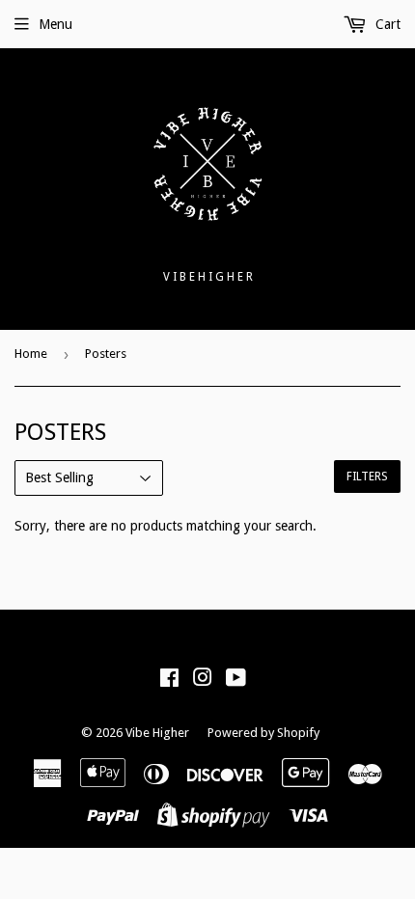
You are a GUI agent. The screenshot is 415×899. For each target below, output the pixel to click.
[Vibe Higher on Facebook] (169, 680)
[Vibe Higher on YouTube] (236, 680)
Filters (367, 476)
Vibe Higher (157, 732)
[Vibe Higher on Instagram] (202, 680)
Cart (386, 24)
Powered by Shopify (263, 732)
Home (30, 353)
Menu (55, 24)
